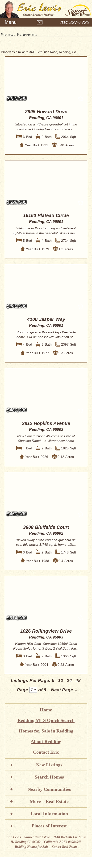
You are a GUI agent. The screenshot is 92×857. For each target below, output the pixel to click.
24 (69, 680)
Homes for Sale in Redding (46, 730)
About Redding (46, 741)
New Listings (49, 764)
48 (78, 680)
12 (60, 680)
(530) (74, 22)
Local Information (49, 813)
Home (46, 709)
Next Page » (64, 689)
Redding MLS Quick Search (46, 720)
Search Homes (49, 776)
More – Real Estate (49, 801)
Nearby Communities (49, 789)
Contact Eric (46, 752)
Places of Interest (49, 825)
